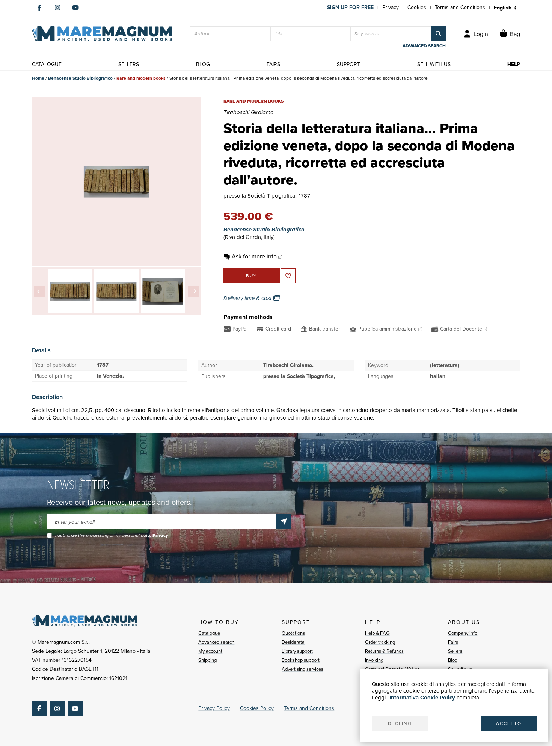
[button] (39, 291)
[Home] (102, 33)
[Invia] (283, 521)
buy (251, 275)
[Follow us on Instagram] (57, 7)
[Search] (438, 33)
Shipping (207, 660)
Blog (452, 660)
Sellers (455, 651)
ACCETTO (509, 723)
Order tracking (380, 642)
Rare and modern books (141, 78)
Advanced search (216, 642)
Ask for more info (254, 256)
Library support (297, 651)
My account (210, 651)
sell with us (434, 64)
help (513, 64)
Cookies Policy (257, 708)
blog (203, 64)
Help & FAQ (377, 633)
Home (38, 78)
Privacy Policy (214, 708)
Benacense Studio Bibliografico (80, 78)
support (348, 64)
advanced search (424, 45)
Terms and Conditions (460, 7)
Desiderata (293, 642)
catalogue (47, 64)
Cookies (416, 7)
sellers (128, 64)
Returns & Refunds (384, 651)
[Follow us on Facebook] (39, 7)
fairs (273, 64)
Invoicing (374, 660)
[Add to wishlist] (288, 275)
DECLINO (400, 723)
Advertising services (302, 669)
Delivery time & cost (248, 298)
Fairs (453, 642)
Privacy (390, 7)
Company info (462, 633)
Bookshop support (301, 660)
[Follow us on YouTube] (75, 7)
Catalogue (209, 633)
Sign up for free (350, 7)
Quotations (293, 633)
